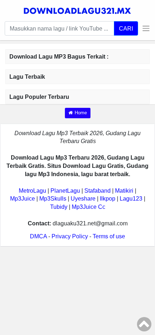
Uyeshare (83, 199)
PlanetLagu (65, 191)
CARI (126, 28)
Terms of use (109, 236)
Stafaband (97, 191)
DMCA (38, 236)
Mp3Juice (22, 199)
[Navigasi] (144, 28)
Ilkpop (107, 199)
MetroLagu (32, 191)
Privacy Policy (70, 236)
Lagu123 (131, 199)
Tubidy (58, 207)
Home (81, 112)
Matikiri (124, 191)
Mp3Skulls (52, 199)
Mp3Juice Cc (88, 207)
